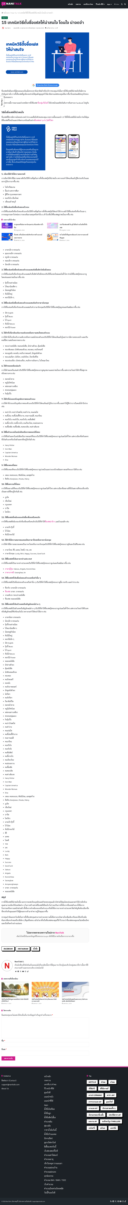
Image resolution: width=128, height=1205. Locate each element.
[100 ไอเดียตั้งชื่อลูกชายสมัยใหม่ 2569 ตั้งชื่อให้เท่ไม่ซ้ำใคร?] (15, 989)
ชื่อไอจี (45, 103)
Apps (108, 4)
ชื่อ (3, 1041)
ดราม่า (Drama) (95, 1095)
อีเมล (4, 1049)
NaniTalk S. (19, 961)
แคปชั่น (113, 1128)
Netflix (92, 1082)
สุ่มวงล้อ (47, 1125)
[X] (20, 971)
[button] (2, 101)
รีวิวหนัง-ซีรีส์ (99, 4)
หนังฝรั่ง (91, 1128)
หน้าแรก (6, 13)
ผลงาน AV (92, 1121)
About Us (5, 1088)
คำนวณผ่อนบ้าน (50, 1167)
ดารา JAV (110, 1095)
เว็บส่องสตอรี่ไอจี (51, 1151)
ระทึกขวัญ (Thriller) (111, 1121)
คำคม (103, 1082)
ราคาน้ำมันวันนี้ (50, 1130)
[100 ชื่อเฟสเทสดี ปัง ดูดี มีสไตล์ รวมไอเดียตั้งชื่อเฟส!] (52, 226)
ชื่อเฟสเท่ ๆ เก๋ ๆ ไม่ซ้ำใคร (43, 120)
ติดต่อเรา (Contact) (9, 1080)
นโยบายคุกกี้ (15, 1201)
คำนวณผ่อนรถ (50, 1171)
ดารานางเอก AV (94, 1102)
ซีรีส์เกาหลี (104, 1088)
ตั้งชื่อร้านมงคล (50, 1134)
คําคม (112, 1082)
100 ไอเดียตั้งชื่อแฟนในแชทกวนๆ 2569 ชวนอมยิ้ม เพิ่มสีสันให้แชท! (75, 1000)
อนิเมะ (102, 1128)
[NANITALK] (12, 4)
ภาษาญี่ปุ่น (9, 569)
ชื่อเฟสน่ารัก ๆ (50, 521)
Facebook (8, 949)
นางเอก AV (92, 1108)
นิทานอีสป (48, 1138)
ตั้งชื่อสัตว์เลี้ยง (50, 1117)
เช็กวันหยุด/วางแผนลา (53, 1163)
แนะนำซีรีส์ (48, 1100)
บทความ (78, 4)
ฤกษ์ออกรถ (48, 1176)
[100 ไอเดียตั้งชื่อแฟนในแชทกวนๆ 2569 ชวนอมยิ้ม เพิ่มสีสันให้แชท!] (75, 989)
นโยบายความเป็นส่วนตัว (25, 1201)
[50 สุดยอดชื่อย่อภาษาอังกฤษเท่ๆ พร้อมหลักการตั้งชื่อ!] (7, 226)
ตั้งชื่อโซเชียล (49, 1109)
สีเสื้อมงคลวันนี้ (50, 1146)
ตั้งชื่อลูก (47, 1113)
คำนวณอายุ (48, 1159)
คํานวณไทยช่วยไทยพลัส (53, 1188)
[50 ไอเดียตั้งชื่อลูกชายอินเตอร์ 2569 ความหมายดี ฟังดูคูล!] (52, 236)
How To (14, 13)
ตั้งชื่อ (35, 949)
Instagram (23, 949)
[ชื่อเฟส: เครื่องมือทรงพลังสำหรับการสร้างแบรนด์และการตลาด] (7, 236)
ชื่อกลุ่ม (40, 103)
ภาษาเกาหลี (9, 572)
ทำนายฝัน (48, 1121)
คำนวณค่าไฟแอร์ (51, 1155)
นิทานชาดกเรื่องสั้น (96, 1115)
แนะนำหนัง (48, 1096)
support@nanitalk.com (11, 1084)
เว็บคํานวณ (48, 1184)
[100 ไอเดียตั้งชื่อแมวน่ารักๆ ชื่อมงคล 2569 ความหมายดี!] (45, 989)
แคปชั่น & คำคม (88, 4)
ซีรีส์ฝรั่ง (91, 1088)
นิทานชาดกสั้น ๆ (108, 1108)
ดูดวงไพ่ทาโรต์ (50, 1142)
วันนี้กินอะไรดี (49, 1192)
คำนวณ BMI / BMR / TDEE (55, 1180)
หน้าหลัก (70, 4)
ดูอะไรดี (47, 1092)
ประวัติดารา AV (115, 1115)
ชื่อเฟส (7, 591)
